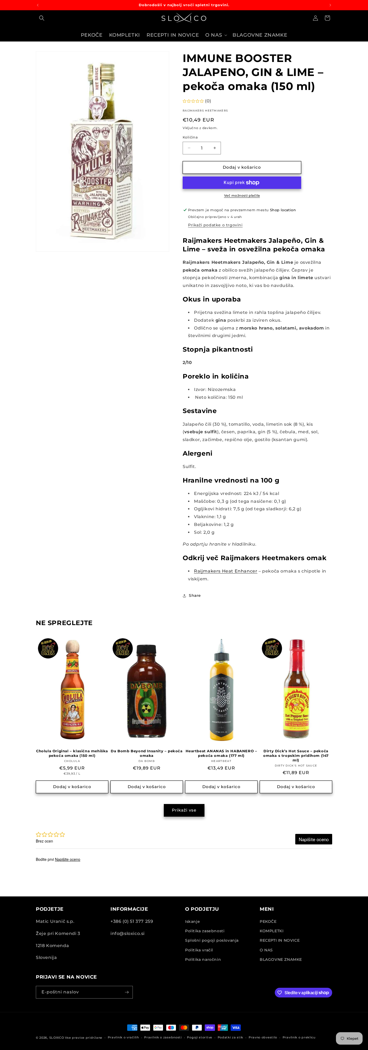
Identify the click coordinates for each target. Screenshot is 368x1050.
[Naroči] (127, 992)
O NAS (266, 950)
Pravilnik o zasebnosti (163, 1037)
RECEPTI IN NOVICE (280, 940)
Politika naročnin (203, 959)
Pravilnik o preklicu (299, 1037)
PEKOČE (268, 921)
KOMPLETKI (271, 930)
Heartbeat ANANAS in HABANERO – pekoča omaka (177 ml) (221, 753)
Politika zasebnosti (204, 930)
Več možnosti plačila (242, 195)
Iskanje (192, 921)
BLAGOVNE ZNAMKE (281, 959)
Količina (190, 137)
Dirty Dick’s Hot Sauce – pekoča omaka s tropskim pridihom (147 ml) (296, 755)
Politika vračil (199, 950)
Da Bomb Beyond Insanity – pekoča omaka (146, 753)
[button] (42, 18)
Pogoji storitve (199, 1037)
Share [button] (195, 595)
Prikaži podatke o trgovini (215, 225)
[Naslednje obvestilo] (330, 5)
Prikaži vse (184, 810)
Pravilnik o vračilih (123, 1037)
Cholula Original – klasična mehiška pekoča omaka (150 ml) (72, 753)
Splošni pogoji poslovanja (212, 940)
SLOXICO (56, 1037)
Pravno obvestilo (263, 1037)
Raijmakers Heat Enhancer (225, 571)
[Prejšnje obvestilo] (38, 5)
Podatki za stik (231, 1037)
